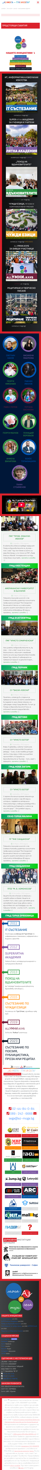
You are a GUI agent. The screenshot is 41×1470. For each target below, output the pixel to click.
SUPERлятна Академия (9, 1321)
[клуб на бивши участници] (21, 266)
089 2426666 (21, 1114)
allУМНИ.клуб (20, 66)
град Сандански (19, 866)
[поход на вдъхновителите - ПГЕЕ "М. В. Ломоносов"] (19, 876)
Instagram (4, 1351)
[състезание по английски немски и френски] (21, 224)
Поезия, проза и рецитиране (20, 69)
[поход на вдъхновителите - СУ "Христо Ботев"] (19, 727)
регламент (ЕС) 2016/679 (30, 1446)
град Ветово (19, 717)
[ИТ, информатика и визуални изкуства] (21, 98)
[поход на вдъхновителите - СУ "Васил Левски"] (19, 677)
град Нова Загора (19, 766)
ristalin (21, 1468)
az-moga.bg (5, 1339)
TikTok (3, 1353)
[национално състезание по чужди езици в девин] (20, 42)
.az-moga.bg (21, 200)
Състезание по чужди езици (20, 64)
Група (3, 1344)
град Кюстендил (19, 565)
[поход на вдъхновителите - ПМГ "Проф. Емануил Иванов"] (19, 523)
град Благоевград (19, 617)
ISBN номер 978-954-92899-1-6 (24, 1434)
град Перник (19, 667)
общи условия (15, 1465)
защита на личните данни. (24, 1451)
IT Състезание (20, 57)
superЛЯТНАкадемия (20, 59)
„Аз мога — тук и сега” (16, 2)
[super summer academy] (21, 140)
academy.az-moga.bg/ (21, 157)
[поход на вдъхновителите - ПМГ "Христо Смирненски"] (19, 627)
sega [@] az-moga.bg (10, 1378)
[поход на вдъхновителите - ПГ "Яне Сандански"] (19, 826)
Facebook (4, 1341)
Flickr (3, 1346)
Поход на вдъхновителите (20, 61)
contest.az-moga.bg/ (21, 115)
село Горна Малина (19, 816)
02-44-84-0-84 (22, 1109)
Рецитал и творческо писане (12, 1331)
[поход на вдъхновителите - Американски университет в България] (19, 575)
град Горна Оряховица (19, 915)
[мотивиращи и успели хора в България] (21, 182)
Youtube (4, 1349)
